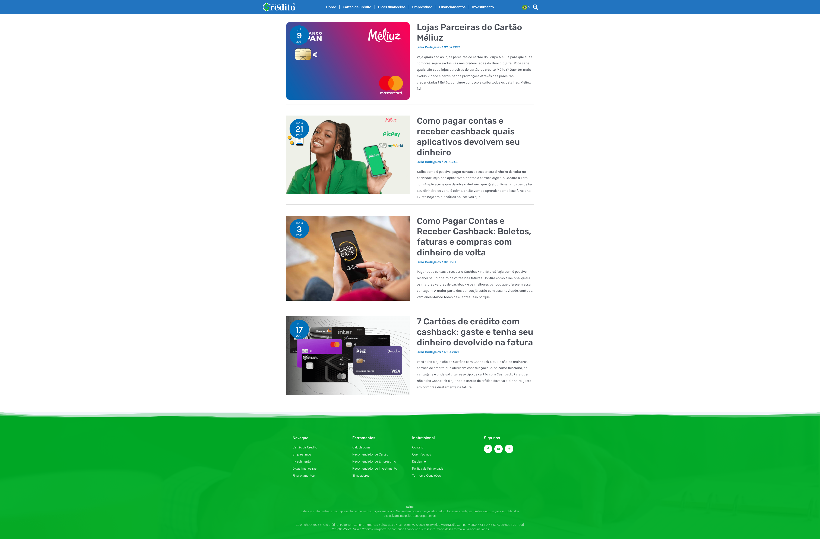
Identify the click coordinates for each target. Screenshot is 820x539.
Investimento (483, 7)
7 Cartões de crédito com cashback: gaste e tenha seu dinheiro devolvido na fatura (475, 331)
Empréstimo (422, 7)
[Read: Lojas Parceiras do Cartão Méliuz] (348, 61)
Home (331, 7)
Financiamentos (452, 7)
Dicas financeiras (392, 7)
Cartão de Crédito (357, 7)
